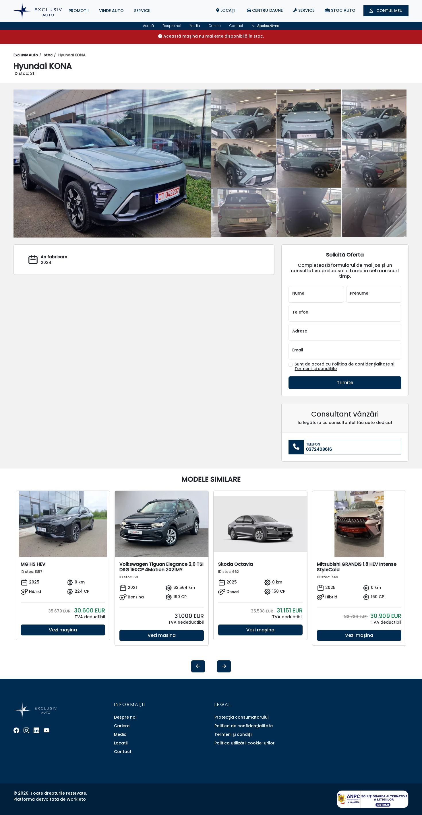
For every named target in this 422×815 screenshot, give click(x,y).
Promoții (79, 10)
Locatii (120, 743)
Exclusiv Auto (25, 55)
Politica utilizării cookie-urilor (244, 743)
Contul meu (388, 10)
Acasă (148, 25)
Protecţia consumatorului (241, 717)
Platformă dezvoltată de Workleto (49, 799)
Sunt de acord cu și (344, 366)
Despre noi (171, 25)
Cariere (215, 25)
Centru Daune (267, 10)
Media (195, 25)
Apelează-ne (267, 25)
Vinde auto (111, 10)
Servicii (142, 10)
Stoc (48, 55)
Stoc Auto (342, 10)
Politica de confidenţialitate (243, 726)
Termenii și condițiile (316, 368)
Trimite (345, 382)
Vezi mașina (63, 630)
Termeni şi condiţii (233, 734)
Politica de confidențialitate (361, 364)
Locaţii (228, 10)
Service (305, 10)
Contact (236, 25)
